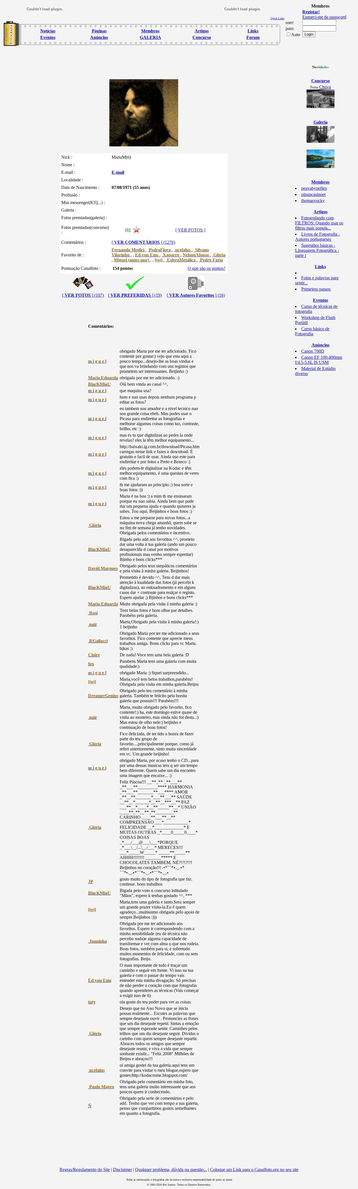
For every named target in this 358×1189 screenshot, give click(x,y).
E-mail (118, 172)
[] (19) (135, 295)
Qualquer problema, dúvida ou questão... (171, 1169)
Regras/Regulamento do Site (85, 1169)
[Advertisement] (144, 60)
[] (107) (83, 295)
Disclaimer (122, 1169)
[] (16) (196, 295)
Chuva (325, 87)
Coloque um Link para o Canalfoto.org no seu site (254, 1169)
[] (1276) (143, 242)
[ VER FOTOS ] (190, 230)
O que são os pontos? (206, 268)
